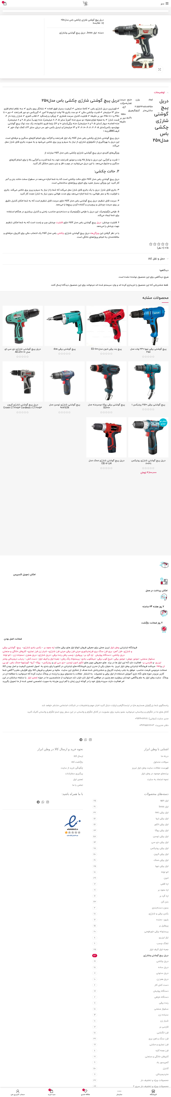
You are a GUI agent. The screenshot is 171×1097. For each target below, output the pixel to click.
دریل (99, 222)
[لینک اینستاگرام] (90, 739)
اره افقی (164, 884)
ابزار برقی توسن (160, 836)
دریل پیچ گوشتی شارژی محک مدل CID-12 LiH (106, 462)
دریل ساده (163, 967)
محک (17, 662)
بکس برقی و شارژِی (158, 913)
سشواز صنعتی (147, 659)
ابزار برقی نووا (161, 866)
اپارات (114, 705)
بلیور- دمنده (162, 919)
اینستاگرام (124, 705)
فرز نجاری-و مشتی (158, 1044)
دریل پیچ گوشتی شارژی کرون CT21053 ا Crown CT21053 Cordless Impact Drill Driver (22, 407)
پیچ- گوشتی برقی (12, 647)
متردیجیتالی (162, 1074)
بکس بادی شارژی (32, 647)
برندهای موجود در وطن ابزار (154, 773)
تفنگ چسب (162, 943)
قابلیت (59, 222)
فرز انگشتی (162, 1032)
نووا (23, 662)
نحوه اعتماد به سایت (157, 779)
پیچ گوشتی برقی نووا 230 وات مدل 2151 (148, 351)
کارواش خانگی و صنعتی (14, 651)
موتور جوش (133, 659)
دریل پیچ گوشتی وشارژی (72, 32)
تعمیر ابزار (33, 677)
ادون (75, 662)
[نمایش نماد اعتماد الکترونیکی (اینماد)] (72, 826)
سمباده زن (18, 655)
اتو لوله (7, 655)
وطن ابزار (114, 647)
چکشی (60, 233)
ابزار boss (92, 32)
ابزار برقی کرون (161, 854)
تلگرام (51, 712)
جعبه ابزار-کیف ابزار (159, 949)
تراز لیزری (163, 937)
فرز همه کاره (162, 1050)
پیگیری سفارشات (74, 773)
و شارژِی (128, 651)
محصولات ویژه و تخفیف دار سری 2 (150, 1086)
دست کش (31, 659)
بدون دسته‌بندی (160, 907)
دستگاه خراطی (161, 997)
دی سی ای (59, 662)
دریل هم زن (162, 979)
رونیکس (47, 662)
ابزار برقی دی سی (159, 842)
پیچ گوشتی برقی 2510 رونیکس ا (148, 404)
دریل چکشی (118, 655)
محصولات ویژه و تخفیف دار (154, 1080)
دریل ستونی (162, 973)
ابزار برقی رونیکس (159, 848)
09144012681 (141, 718)
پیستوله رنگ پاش (70, 659)
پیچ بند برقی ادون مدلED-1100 (106, 349)
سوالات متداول (160, 762)
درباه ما (164, 756)
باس (12, 662)
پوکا (38, 662)
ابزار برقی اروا (162, 818)
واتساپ (42, 712)
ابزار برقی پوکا (161, 830)
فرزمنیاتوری (87, 651)
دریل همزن (31, 655)
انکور (80, 662)
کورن (27, 662)
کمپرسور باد (162, 1062)
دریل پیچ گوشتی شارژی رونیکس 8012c (148, 462)
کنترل (165, 1068)
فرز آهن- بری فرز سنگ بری (108, 651)
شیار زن (43, 651)
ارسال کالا (78, 756)
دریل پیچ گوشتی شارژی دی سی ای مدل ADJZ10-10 (23, 351)
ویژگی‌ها (95, 233)
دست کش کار (161, 985)
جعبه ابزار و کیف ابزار (49, 659)
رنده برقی (57, 655)
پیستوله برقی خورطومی (156, 931)
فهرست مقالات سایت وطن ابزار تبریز (150, 768)
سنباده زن (163, 1014)
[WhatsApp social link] (85, 739)
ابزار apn (164, 800)
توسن (69, 662)
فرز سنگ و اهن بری (158, 1038)
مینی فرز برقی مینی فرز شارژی (64, 651)
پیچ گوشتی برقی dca (65, 349)
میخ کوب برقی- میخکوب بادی (96, 659)
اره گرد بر (89, 655)
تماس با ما (77, 785)
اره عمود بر (49, 647)
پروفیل (78, 655)
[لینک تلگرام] (80, 739)
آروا (32, 662)
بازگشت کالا (77, 762)
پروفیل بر (163, 925)
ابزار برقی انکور (161, 824)
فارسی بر (147, 662)
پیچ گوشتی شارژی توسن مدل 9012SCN (64, 406)
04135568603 (146, 725)
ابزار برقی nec (161, 812)
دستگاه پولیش (103, 655)
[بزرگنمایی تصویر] (159, 69)
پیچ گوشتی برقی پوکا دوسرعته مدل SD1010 (106, 406)
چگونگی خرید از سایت (72, 768)
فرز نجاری (33, 651)
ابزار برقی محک (161, 860)
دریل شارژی (44, 655)
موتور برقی (119, 659)
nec (158, 666)
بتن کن (164, 901)
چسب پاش (67, 655)
